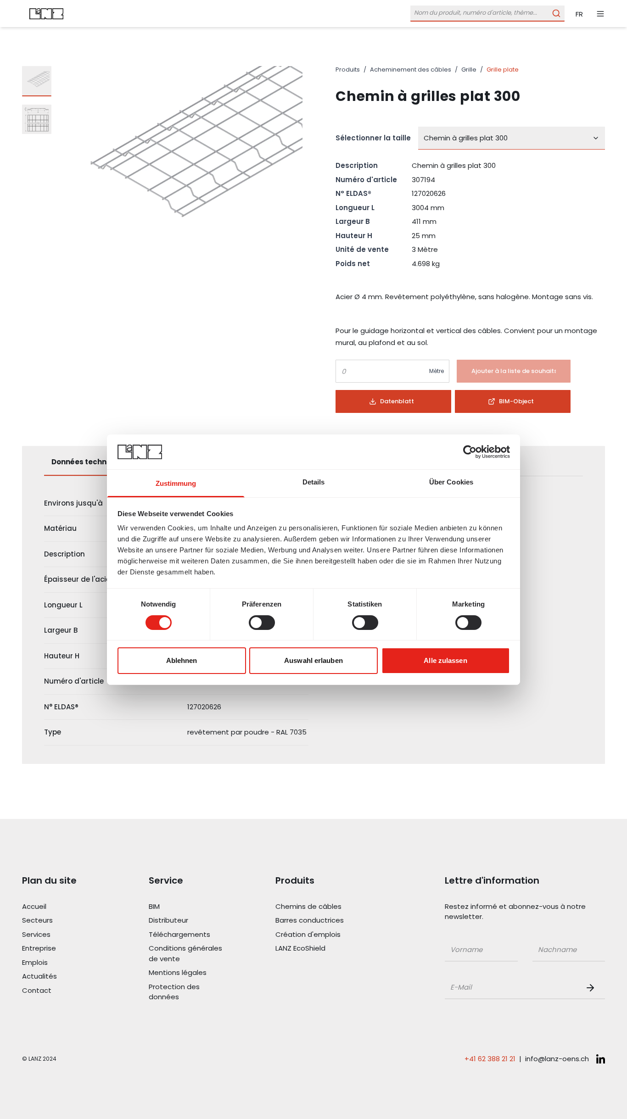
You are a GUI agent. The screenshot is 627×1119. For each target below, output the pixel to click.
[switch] (262, 622)
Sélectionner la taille (373, 138)
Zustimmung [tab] (176, 483)
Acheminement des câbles (410, 69)
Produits (348, 69)
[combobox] (511, 138)
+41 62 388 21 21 (490, 1058)
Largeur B (353, 221)
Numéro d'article (366, 179)
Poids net (353, 263)
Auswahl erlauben (313, 660)
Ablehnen (181, 660)
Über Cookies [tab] (451, 482)
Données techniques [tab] (89, 462)
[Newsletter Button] (592, 987)
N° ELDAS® (353, 193)
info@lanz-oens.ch (557, 1058)
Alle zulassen (445, 660)
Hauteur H (354, 235)
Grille (468, 69)
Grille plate (503, 69)
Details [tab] (313, 482)
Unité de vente (362, 249)
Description (357, 165)
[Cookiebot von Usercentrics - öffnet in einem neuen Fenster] (470, 452)
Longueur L (355, 207)
